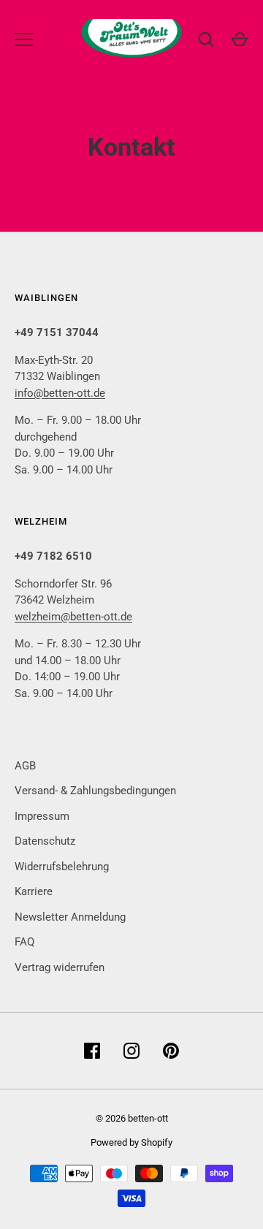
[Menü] (24, 39)
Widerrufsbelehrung (62, 866)
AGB (25, 765)
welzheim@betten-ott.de (73, 616)
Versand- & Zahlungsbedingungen (95, 790)
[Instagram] (131, 1051)
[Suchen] (206, 39)
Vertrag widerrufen (59, 967)
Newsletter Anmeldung (70, 917)
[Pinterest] (171, 1051)
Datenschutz (45, 841)
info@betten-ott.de (60, 393)
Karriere (34, 891)
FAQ (24, 941)
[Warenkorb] (240, 39)
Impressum (42, 816)
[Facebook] (92, 1051)
